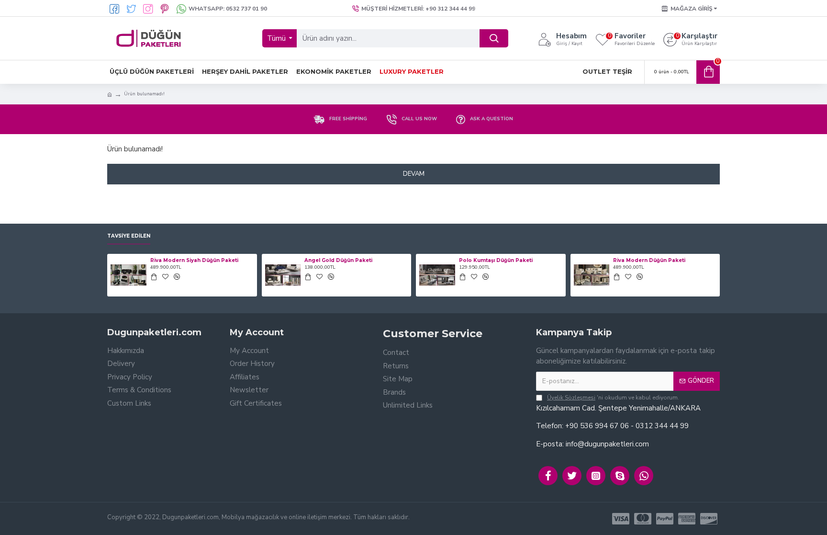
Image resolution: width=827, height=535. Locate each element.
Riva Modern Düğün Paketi (649, 260)
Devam (414, 174)
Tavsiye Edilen (128, 236)
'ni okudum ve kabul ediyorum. (613, 397)
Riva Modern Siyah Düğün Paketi (194, 260)
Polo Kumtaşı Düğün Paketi (496, 260)
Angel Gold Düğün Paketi (338, 260)
